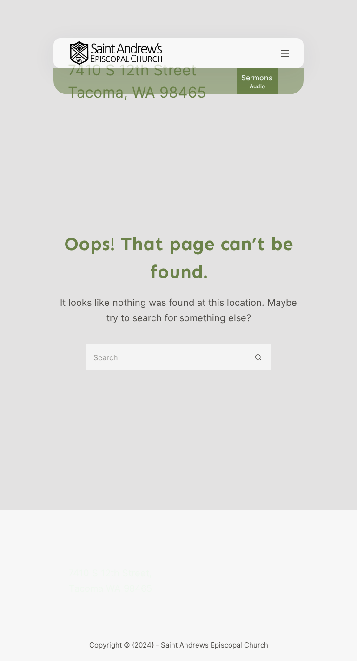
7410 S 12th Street (132, 70)
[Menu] (285, 53)
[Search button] (258, 357)
